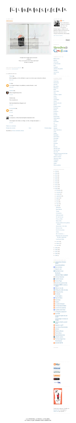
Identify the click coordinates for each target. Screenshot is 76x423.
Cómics (55, 101)
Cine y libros (56, 91)
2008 (56, 249)
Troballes (56, 161)
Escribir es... (56, 111)
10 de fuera (56, 81)
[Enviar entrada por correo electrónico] (22, 67)
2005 (56, 255)
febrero (58, 243)
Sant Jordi (56, 151)
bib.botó (55, 60)
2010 (56, 188)
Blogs (55, 89)
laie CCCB (57, 313)
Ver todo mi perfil (58, 35)
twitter (55, 73)
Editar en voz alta (59, 288)
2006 (56, 253)
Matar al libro (59, 220)
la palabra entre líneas (60, 309)
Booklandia (57, 273)
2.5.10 (11, 105)
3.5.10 (11, 122)
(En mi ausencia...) (60, 233)
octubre (58, 194)
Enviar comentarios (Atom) (18, 130)
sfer (10, 115)
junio (57, 201)
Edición (55, 104)
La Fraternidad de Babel (60, 305)
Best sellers (56, 86)
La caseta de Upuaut (59, 303)
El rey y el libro (59, 218)
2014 (56, 180)
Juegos (55, 119)
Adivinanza (9, 21)
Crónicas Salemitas (59, 276)
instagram (56, 67)
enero (57, 245)
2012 (56, 184)
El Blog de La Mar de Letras (61, 290)
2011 (56, 186)
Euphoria (11, 90)
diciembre (58, 190)
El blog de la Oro (59, 292)
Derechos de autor (57, 103)
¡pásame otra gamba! (58, 68)
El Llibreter (57, 294)
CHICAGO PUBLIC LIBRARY (61, 275)
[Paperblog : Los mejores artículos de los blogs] (57, 383)
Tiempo (57, 211)
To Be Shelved (58, 340)
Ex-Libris (55, 114)
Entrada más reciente (10, 128)
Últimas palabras (57, 165)
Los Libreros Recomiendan (61, 327)
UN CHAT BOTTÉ (59, 342)
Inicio (30, 128)
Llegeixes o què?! (59, 325)
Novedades (56, 135)
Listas (55, 131)
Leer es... (56, 126)
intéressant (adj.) (59, 215)
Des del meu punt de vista (61, 282)
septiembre (58, 196)
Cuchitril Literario (59, 278)
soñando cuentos (59, 336)
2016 (56, 177)
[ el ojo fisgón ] (58, 295)
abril (57, 205)
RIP (54, 145)
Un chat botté (12, 108)
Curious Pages (58, 280)
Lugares (55, 133)
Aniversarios (56, 82)
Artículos (55, 84)
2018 (56, 173)
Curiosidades (56, 99)
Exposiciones (56, 116)
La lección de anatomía (60, 307)
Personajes (56, 138)
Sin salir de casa (59, 217)
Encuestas (56, 108)
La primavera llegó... (60, 239)
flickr (55, 65)
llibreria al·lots (57, 58)
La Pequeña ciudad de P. (60, 311)
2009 (56, 247)
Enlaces (55, 109)
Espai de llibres (58, 297)
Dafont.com (56, 411)
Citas (55, 93)
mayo (57, 203)
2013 (56, 182)
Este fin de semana (60, 230)
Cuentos (55, 98)
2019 (56, 171)
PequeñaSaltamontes (60, 335)
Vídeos (55, 163)
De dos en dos (59, 228)
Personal (55, 140)
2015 (56, 179)
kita (10, 83)
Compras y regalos (58, 94)
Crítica (55, 96)
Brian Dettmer (59, 209)
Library (57, 231)
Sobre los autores (57, 156)
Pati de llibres (58, 333)
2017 (56, 175)
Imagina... (57, 301)
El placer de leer (57, 106)
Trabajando (56, 160)
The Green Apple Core (60, 338)
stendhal (55, 70)
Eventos (55, 113)
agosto (58, 198)
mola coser (56, 62)
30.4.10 (11, 80)
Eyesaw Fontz (57, 409)
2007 (56, 251)
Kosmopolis (56, 121)
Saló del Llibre (57, 150)
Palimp (10, 76)
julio (57, 199)
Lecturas (55, 124)
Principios (56, 143)
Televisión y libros (57, 158)
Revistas (55, 146)
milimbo (57, 329)
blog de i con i (58, 269)
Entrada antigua (48, 128)
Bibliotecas (56, 87)
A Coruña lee (58, 213)
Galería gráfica (57, 118)
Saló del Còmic (57, 148)
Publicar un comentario (11, 126)
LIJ (54, 123)
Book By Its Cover (59, 271)
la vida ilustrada (57, 63)
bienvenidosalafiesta (60, 265)
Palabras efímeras (59, 331)
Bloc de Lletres (58, 267)
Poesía (55, 141)
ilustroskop (57, 299)
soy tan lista (56, 72)
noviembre (58, 192)
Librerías (55, 128)
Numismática (56, 136)
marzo (57, 241)
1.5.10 (11, 94)
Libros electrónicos (58, 129)
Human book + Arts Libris (61, 226)
